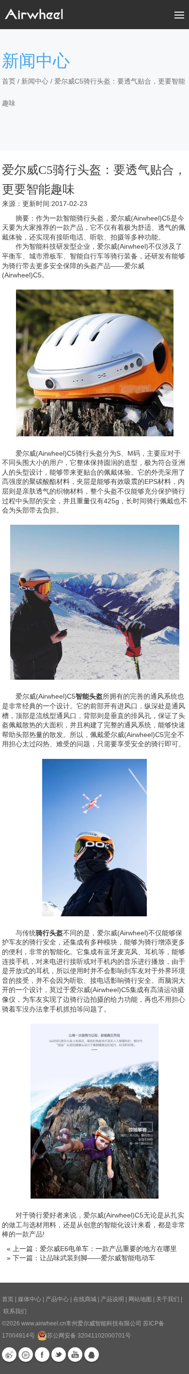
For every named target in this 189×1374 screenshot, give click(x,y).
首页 (9, 81)
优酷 (25, 1354)
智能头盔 (89, 696)
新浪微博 (9, 1354)
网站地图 (140, 1299)
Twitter (58, 1354)
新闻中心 (34, 81)
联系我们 (15, 1311)
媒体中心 (29, 1299)
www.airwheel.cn (43, 1323)
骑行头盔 (49, 933)
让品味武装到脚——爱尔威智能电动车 (97, 1258)
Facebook (42, 1354)
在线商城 (84, 1299)
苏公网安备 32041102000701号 (89, 1335)
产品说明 (112, 1299)
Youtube (75, 1354)
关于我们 (167, 1299)
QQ (91, 1354)
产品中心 (57, 1299)
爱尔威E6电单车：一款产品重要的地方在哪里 (108, 1249)
